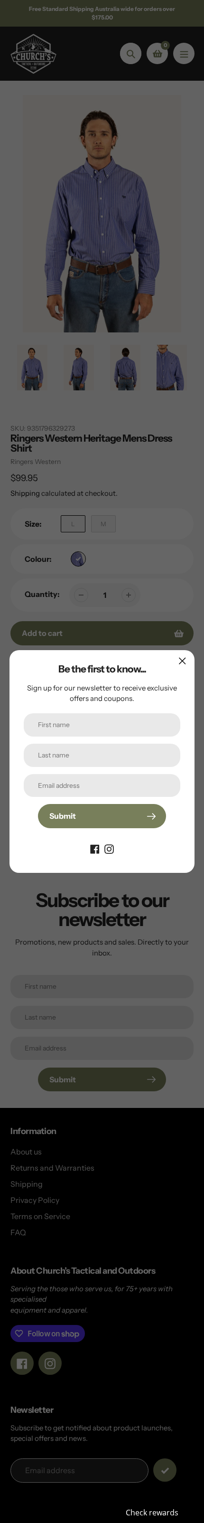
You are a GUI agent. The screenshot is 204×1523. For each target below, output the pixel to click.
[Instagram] (109, 848)
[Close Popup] (182, 661)
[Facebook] (95, 848)
